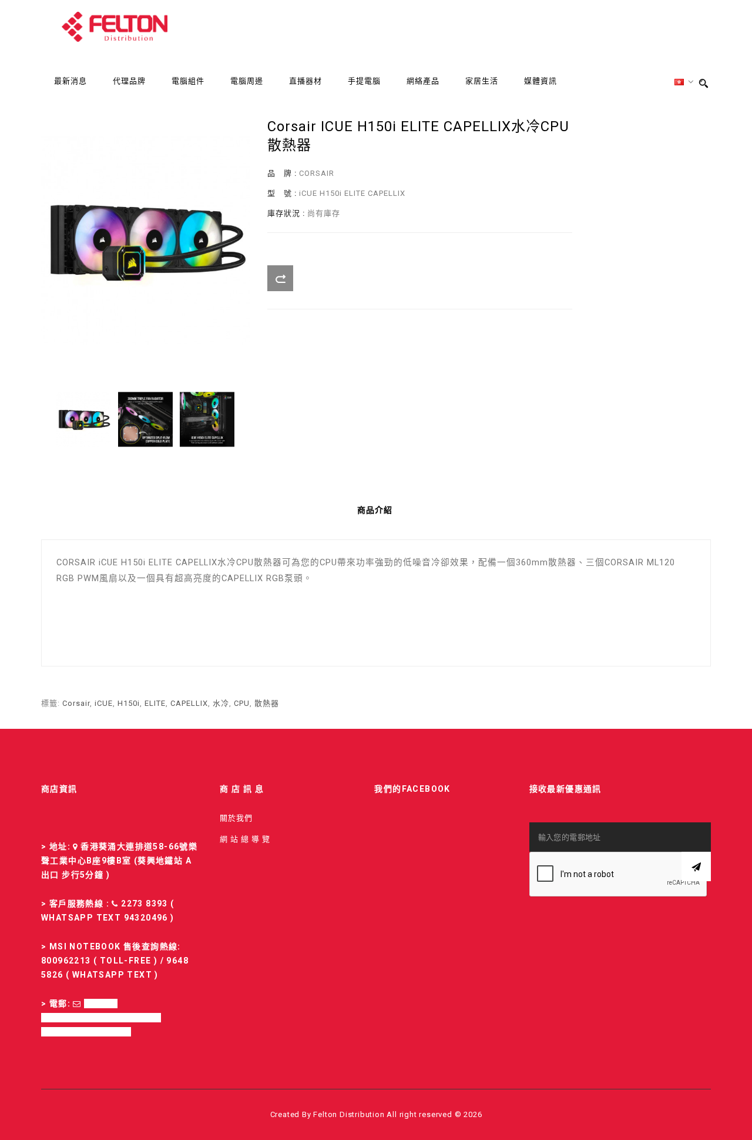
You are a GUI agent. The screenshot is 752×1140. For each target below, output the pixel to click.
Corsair (76, 703)
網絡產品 (423, 81)
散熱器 (266, 703)
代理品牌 (129, 81)
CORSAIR (316, 173)
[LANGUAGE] (684, 82)
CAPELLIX (189, 703)
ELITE (155, 703)
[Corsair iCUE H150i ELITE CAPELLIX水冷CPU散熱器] (84, 419)
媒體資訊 (540, 81)
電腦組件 (188, 81)
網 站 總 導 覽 (245, 839)
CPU (242, 703)
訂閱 (696, 866)
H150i (129, 703)
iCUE (104, 703)
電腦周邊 (246, 81)
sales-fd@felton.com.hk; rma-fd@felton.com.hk (101, 1017)
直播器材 (305, 81)
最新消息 (70, 81)
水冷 (221, 703)
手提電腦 (364, 81)
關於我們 (236, 818)
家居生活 (481, 81)
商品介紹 (374, 510)
